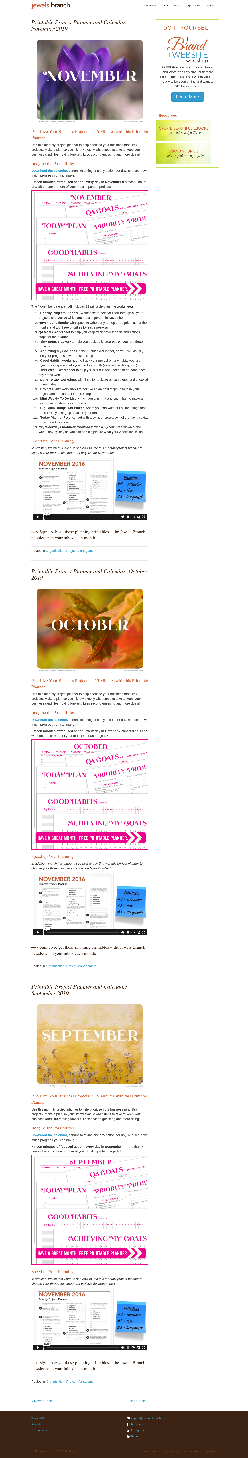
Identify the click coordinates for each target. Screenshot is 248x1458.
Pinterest (136, 1436)
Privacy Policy (172, 1451)
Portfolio (36, 1424)
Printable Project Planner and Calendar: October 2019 (89, 574)
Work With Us (155, 5)
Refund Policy (192, 1451)
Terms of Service (151, 1451)
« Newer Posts (42, 1401)
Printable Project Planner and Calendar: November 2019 (79, 25)
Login (210, 5)
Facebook (137, 1424)
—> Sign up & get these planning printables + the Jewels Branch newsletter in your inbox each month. (88, 535)
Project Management (81, 551)
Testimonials (39, 1430)
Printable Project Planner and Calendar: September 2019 (79, 989)
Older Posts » (138, 1401)
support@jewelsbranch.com (149, 1418)
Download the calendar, (49, 171)
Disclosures (211, 1451)
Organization (55, 551)
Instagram (137, 1430)
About (177, 5)
